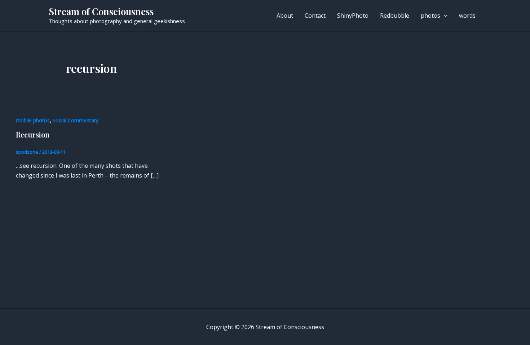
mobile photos (33, 120)
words (467, 15)
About (285, 15)
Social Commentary (75, 120)
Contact (315, 15)
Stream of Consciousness (101, 11)
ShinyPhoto (352, 15)
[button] (443, 15)
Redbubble (394, 15)
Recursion (32, 134)
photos (430, 15)
